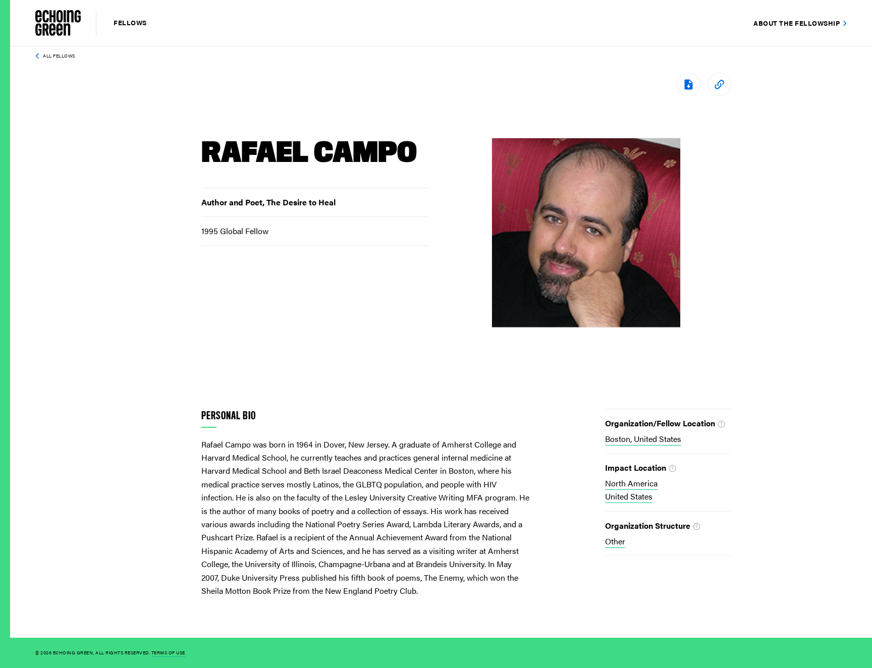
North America (631, 483)
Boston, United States (643, 438)
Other (615, 541)
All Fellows (59, 55)
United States (628, 496)
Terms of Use (168, 652)
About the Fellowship (796, 23)
